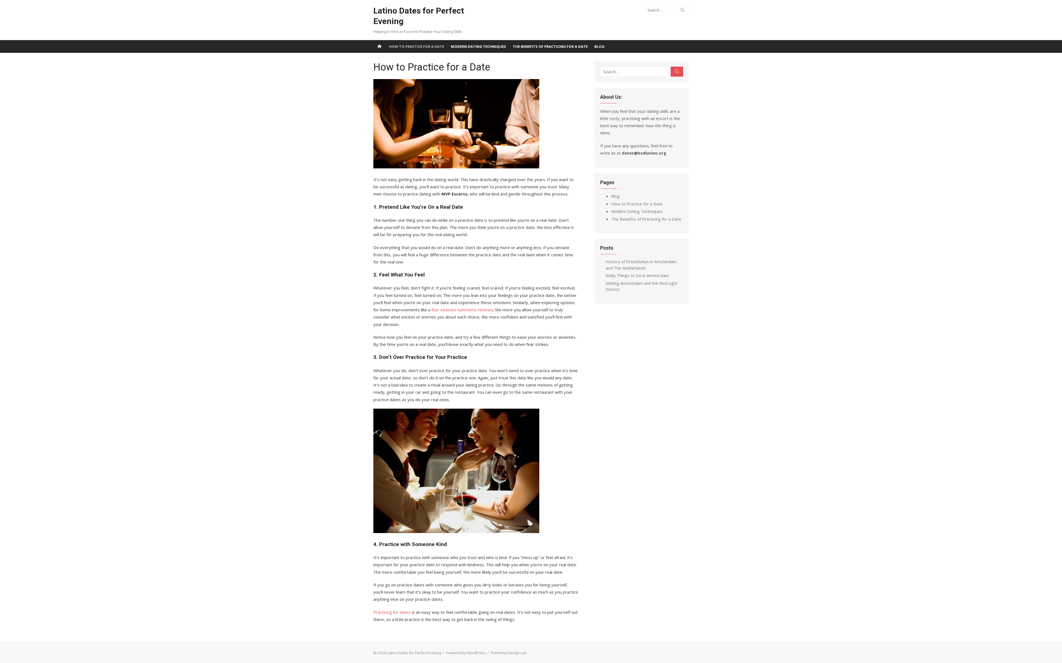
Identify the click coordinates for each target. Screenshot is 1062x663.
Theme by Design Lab (509, 652)
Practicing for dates (392, 612)
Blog (599, 46)
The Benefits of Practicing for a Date (550, 46)
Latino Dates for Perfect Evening (418, 16)
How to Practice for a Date (416, 46)
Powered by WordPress (466, 652)
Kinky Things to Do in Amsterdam (637, 275)
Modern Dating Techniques (478, 46)
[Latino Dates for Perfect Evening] (379, 46)
